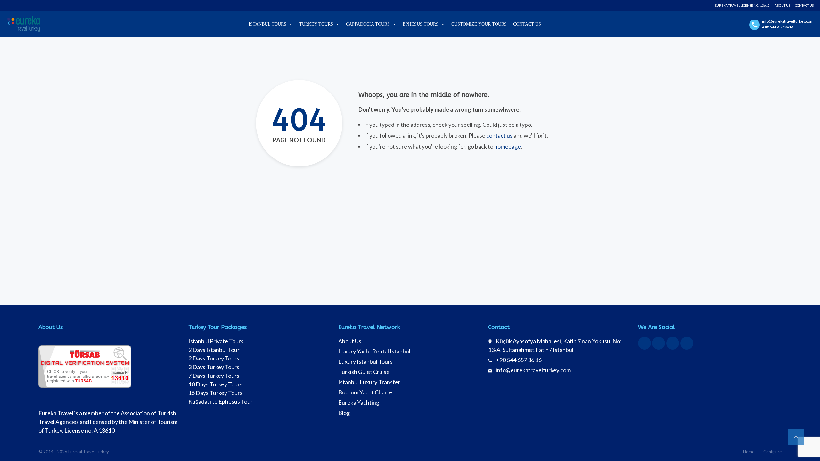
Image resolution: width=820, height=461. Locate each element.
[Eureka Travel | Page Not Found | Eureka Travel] (23, 24)
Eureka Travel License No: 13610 (742, 5)
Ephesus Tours (421, 24)
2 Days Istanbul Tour (214, 349)
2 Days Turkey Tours (213, 358)
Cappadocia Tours (368, 24)
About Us (782, 5)
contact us (499, 135)
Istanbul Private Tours (215, 340)
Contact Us (804, 5)
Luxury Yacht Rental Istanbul (374, 351)
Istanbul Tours (267, 24)
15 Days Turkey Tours (215, 392)
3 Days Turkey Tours (213, 366)
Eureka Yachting (358, 402)
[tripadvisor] (686, 343)
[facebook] (644, 343)
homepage (507, 146)
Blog (344, 412)
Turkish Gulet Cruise (364, 371)
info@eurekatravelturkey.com (533, 370)
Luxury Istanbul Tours (365, 361)
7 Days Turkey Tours (213, 375)
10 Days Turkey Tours (215, 384)
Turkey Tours (316, 24)
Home (748, 451)
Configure (772, 451)
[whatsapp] (658, 343)
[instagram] (672, 343)
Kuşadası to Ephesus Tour (220, 401)
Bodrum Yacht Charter (366, 392)
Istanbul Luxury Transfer (369, 381)
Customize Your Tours (479, 24)
